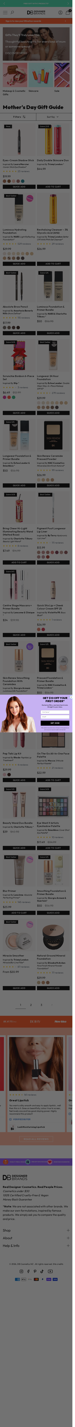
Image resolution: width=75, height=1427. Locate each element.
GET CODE (55, 723)
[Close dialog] (71, 697)
